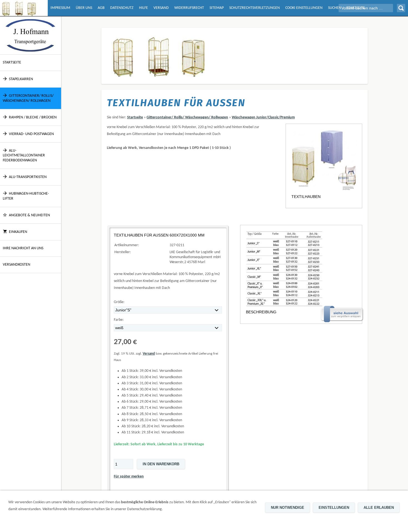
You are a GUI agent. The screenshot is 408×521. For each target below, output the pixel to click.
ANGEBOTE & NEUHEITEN (29, 215)
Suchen (334, 8)
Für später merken (129, 476)
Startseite (12, 62)
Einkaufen (18, 232)
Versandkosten (16, 265)
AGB (101, 8)
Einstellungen (334, 507)
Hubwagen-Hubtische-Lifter (26, 196)
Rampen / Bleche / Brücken (33, 117)
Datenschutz (122, 8)
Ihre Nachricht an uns (23, 248)
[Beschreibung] (301, 268)
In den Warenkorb (161, 464)
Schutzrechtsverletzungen (254, 8)
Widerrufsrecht (189, 8)
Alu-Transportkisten (28, 177)
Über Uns (84, 8)
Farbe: (119, 320)
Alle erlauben (379, 507)
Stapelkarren (21, 79)
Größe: (119, 302)
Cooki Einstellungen (304, 8)
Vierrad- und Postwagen (31, 134)
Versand (161, 8)
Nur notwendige (287, 507)
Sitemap (217, 8)
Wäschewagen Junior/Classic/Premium (263, 117)
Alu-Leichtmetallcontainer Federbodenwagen (24, 155)
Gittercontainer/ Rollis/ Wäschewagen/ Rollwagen (28, 98)
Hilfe (143, 8)
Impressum (60, 8)
